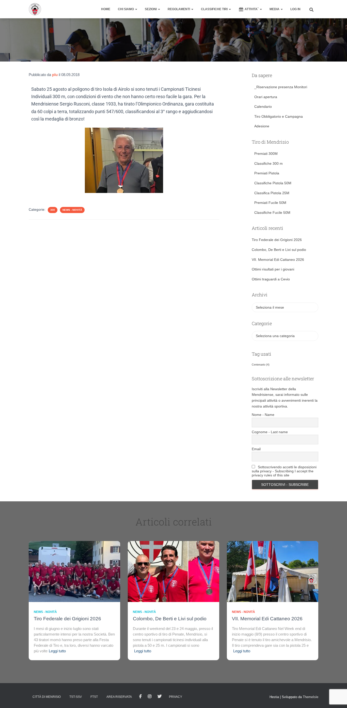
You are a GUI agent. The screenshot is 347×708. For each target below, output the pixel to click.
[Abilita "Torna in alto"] (336, 697)
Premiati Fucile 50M (270, 203)
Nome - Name (263, 415)
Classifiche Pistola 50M (272, 183)
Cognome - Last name (270, 432)
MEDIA (275, 9)
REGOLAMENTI (179, 9)
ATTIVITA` (252, 9)
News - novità (72, 209)
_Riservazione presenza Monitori (280, 87)
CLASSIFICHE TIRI (214, 9)
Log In (295, 9)
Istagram (149, 696)
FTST (94, 697)
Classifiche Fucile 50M (272, 212)
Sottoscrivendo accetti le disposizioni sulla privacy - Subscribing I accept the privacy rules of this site (284, 471)
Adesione (261, 126)
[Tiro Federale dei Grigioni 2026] (74, 571)
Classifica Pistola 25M (271, 193)
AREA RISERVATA (119, 697)
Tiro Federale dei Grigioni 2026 (277, 240)
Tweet (159, 696)
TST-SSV (75, 697)
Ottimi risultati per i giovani (273, 269)
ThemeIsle (310, 697)
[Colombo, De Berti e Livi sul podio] (173, 571)
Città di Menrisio (47, 697)
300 (52, 209)
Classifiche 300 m (268, 163)
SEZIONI (151, 9)
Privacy (175, 697)
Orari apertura (265, 97)
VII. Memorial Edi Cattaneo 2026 (278, 260)
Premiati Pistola (266, 173)
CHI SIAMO (126, 9)
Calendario (263, 106)
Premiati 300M (266, 154)
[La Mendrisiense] (35, 9)
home (105, 9)
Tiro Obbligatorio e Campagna (278, 116)
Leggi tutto (57, 651)
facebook (140, 696)
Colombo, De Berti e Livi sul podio (279, 250)
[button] (136, 9)
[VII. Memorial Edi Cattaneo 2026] (272, 571)
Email (256, 449)
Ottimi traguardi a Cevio (271, 279)
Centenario (261, 364)
